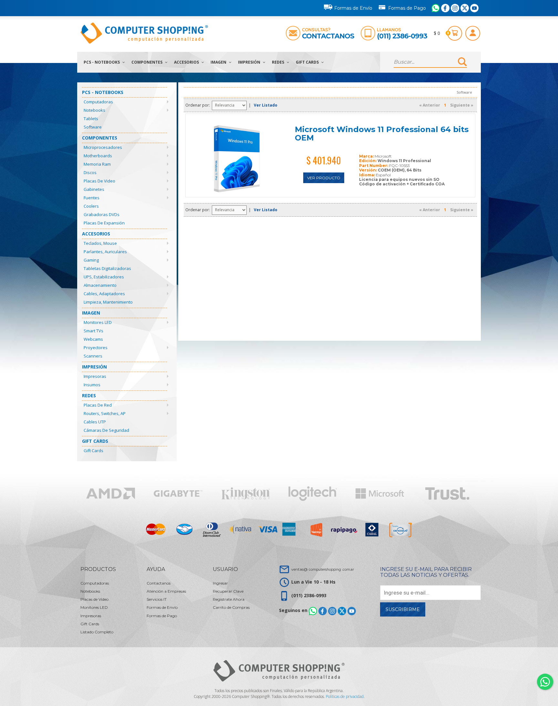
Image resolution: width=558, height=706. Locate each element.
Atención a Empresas (166, 591)
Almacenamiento (100, 285)
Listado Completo (96, 631)
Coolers (91, 206)
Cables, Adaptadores (104, 293)
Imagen (219, 62)
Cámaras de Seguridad (106, 430)
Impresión (249, 62)
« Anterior (429, 105)
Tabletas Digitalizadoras (107, 268)
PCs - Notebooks (102, 62)
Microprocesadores (103, 147)
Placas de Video (99, 181)
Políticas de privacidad (345, 696)
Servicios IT (157, 599)
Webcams (93, 339)
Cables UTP (95, 422)
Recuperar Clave (228, 591)
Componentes (147, 62)
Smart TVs (93, 331)
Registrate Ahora (228, 599)
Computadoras (98, 102)
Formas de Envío (353, 8)
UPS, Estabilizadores (104, 277)
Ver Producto (323, 177)
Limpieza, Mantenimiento (108, 302)
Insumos (92, 385)
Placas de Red (98, 405)
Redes (278, 62)
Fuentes (91, 198)
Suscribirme (403, 609)
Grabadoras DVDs (101, 214)
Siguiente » (461, 105)
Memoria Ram (97, 164)
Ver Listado (265, 105)
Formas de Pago (407, 8)
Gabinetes (94, 189)
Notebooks (94, 110)
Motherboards (98, 156)
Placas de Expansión (104, 223)
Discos (90, 172)
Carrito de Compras (231, 607)
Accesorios (187, 62)
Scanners (93, 356)
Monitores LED (98, 322)
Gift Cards (308, 62)
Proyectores (96, 347)
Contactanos (328, 36)
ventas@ (322, 569)
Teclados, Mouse (100, 243)
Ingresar (220, 583)
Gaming (91, 260)
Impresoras (95, 376)
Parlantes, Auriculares (105, 251)
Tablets (91, 118)
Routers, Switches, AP (105, 413)
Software (93, 127)
